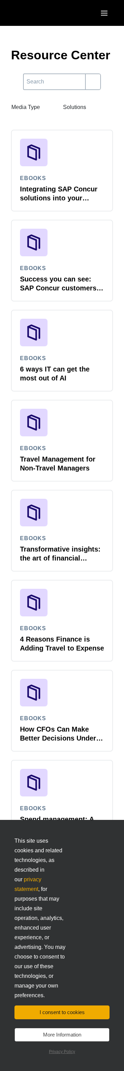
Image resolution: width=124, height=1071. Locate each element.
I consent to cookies (62, 1012)
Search (32, 77)
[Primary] (92, 81)
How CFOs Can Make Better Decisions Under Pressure (58, 738)
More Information (62, 1035)
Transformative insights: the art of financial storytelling (60, 558)
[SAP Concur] (43, 13)
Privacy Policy (62, 1051)
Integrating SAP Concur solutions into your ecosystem (58, 198)
